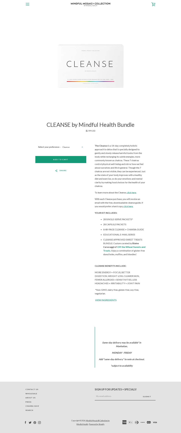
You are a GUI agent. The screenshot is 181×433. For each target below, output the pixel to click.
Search (29, 410)
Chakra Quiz (32, 406)
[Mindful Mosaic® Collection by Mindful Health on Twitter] (30, 422)
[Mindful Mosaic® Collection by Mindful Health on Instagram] (39, 422)
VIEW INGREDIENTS (106, 300)
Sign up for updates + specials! (116, 389)
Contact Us (31, 389)
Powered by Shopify (96, 424)
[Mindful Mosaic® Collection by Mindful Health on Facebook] (25, 422)
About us (30, 398)
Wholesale (31, 394)
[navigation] (27, 4)
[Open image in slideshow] (90, 65)
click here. (128, 206)
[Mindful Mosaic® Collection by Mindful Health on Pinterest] (34, 422)
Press (28, 402)
